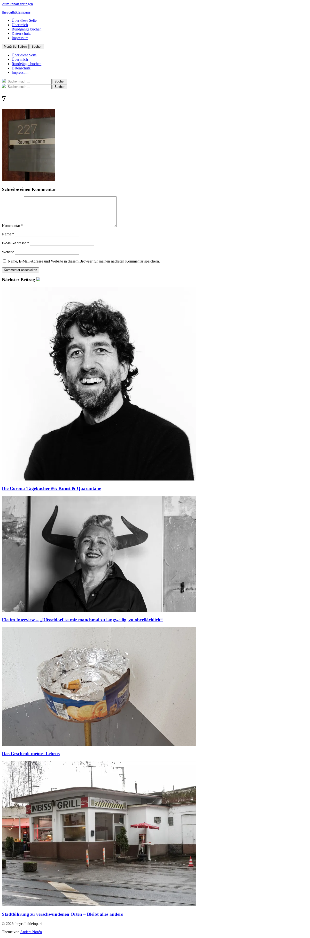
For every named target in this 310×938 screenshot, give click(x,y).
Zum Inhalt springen (17, 4)
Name (8, 234)
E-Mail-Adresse (15, 243)
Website (8, 252)
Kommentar (12, 226)
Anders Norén (31, 932)
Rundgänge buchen (26, 29)
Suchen (36, 46)
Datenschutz (21, 33)
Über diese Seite (24, 20)
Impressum (20, 38)
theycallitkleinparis (16, 12)
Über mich (20, 25)
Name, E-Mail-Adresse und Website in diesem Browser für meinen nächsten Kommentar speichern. (84, 261)
